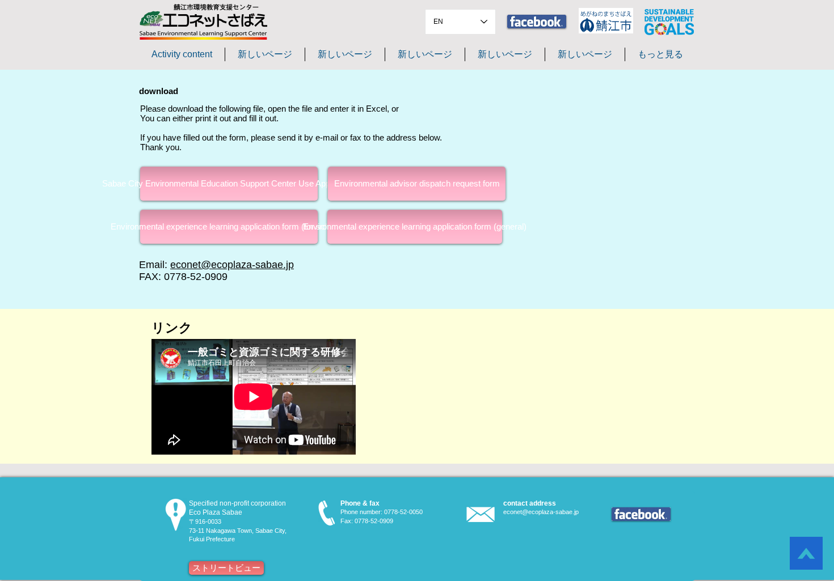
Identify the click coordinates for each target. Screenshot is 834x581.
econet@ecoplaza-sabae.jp (232, 264)
